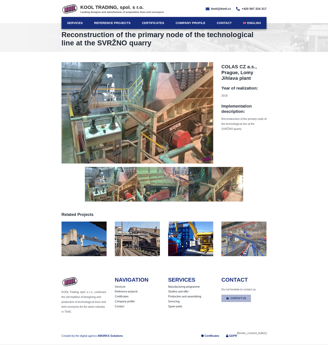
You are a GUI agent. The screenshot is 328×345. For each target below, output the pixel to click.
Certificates (211, 335)
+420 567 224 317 (254, 8)
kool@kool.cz (221, 8)
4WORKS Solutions (110, 335)
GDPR (233, 335)
